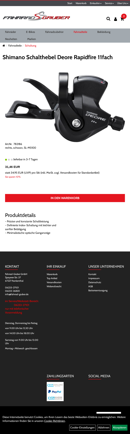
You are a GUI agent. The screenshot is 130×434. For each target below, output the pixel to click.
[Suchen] (108, 18)
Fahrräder (10, 32)
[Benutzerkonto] (115, 19)
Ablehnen (103, 427)
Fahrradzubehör (54, 32)
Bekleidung (103, 32)
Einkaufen (95, 3)
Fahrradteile (80, 32)
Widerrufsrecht (54, 286)
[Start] (4, 45)
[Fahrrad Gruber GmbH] (36, 16)
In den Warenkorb (65, 198)
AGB (90, 286)
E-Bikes (30, 32)
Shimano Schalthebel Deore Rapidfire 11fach (58, 57)
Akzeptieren (119, 427)
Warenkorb (81, 3)
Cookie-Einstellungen (82, 427)
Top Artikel (52, 278)
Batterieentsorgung (97, 290)
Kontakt (92, 274)
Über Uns (122, 3)
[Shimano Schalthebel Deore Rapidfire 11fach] (65, 107)
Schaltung (30, 45)
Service (108, 3)
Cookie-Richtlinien (54, 421)
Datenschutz (94, 282)
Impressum (94, 278)
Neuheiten (11, 39)
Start (69, 3)
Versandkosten (54, 282)
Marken (31, 39)
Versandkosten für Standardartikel (79, 172)
